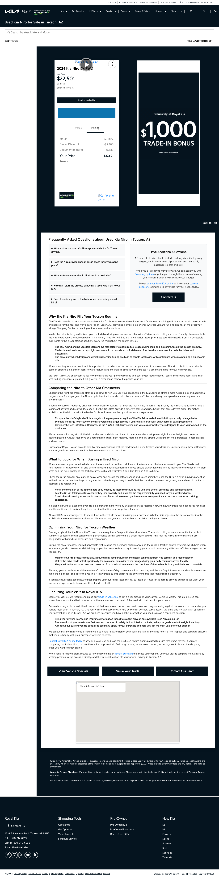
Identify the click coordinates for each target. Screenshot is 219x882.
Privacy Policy (20, 874)
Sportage (167, 852)
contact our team (123, 653)
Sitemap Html (57, 874)
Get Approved (65, 829)
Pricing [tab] (95, 128)
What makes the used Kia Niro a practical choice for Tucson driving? (84, 250)
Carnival (167, 834)
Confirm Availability (86, 100)
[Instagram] (14, 855)
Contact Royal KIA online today (65, 641)
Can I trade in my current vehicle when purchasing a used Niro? (84, 301)
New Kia (168, 819)
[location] (180, 2)
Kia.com (106, 874)
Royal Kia (9, 874)
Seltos (165, 838)
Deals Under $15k (119, 834)
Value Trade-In (66, 834)
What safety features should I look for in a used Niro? (82, 275)
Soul (164, 848)
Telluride (167, 857)
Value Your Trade (127, 671)
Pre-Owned (119, 819)
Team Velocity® (172, 874)
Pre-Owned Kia (118, 824)
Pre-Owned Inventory (122, 829)
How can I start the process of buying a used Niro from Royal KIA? (85, 287)
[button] (112, 64)
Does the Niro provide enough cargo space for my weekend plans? (84, 264)
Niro (164, 829)
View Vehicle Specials (73, 671)
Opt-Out (80, 874)
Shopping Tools (70, 819)
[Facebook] (8, 855)
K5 (163, 824)
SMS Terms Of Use (93, 874)
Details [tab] (78, 128)
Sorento (166, 843)
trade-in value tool (108, 597)
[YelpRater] (35, 855)
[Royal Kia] (19, 11)
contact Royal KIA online (160, 283)
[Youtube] (28, 855)
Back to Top (209, 222)
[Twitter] (21, 855)
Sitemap (46, 874)
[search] (215, 11)
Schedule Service (67, 838)
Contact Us (168, 297)
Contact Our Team (182, 671)
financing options (144, 274)
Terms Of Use (35, 874)
